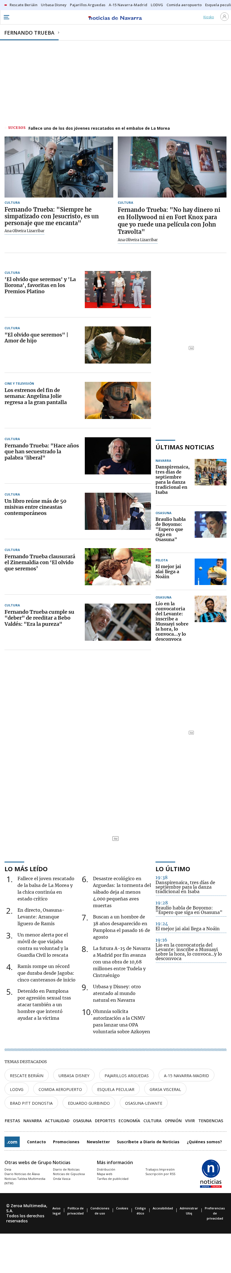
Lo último (173, 868)
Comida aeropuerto (60, 1089)
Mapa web (104, 1174)
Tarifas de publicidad (112, 1178)
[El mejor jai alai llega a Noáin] (210, 572)
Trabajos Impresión (160, 1169)
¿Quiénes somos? (204, 1141)
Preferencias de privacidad (215, 1213)
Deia (8, 1169)
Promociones (66, 1141)
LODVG (16, 1089)
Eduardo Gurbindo (89, 1103)
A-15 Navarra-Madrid (186, 1075)
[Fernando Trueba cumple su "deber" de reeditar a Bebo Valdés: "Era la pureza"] (118, 622)
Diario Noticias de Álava (22, 1174)
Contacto (36, 1141)
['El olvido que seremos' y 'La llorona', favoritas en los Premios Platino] (118, 289)
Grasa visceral (165, 1089)
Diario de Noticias (66, 1169)
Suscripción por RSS (160, 1174)
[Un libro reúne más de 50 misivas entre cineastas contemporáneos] (118, 511)
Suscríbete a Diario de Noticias (148, 1141)
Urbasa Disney (74, 1075)
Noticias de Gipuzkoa (69, 1174)
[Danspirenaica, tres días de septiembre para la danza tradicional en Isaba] (210, 480)
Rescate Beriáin (26, 1075)
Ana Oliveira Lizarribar (25, 231)
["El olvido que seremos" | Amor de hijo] (118, 345)
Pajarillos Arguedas (127, 1075)
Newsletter (98, 1141)
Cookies (122, 1208)
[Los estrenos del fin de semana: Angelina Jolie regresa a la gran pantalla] (118, 400)
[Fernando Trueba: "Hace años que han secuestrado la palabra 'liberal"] (118, 455)
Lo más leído (26, 868)
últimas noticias (185, 447)
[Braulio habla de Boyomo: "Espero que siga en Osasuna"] (210, 529)
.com (12, 1142)
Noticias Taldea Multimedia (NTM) (25, 1180)
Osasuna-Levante (143, 1103)
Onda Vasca (61, 1178)
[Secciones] (6, 17)
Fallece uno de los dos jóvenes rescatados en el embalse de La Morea (99, 128)
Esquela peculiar (115, 1089)
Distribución (106, 1169)
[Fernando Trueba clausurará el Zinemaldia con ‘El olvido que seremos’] (118, 566)
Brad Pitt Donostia (31, 1103)
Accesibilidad (163, 1208)
